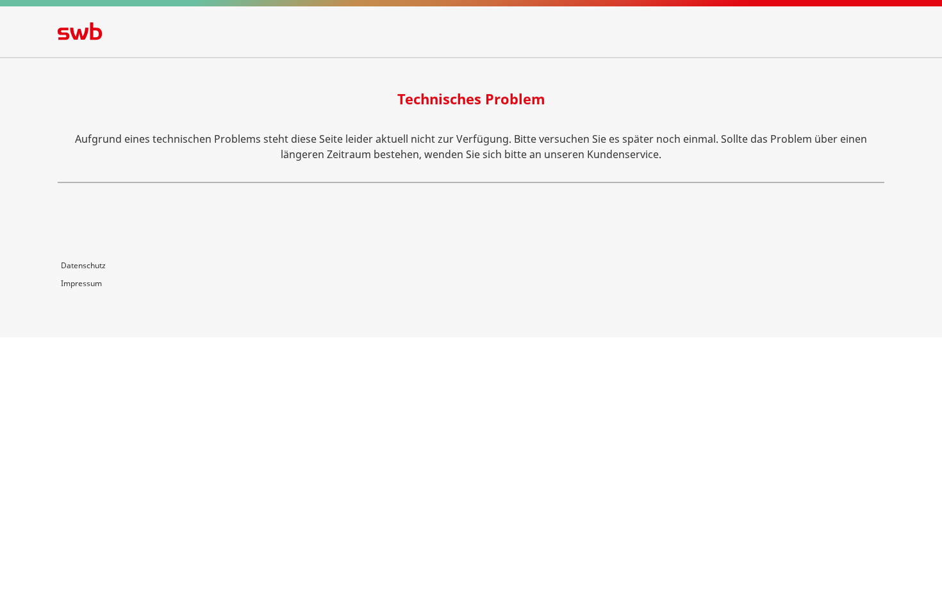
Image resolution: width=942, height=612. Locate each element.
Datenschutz (83, 265)
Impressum (81, 283)
